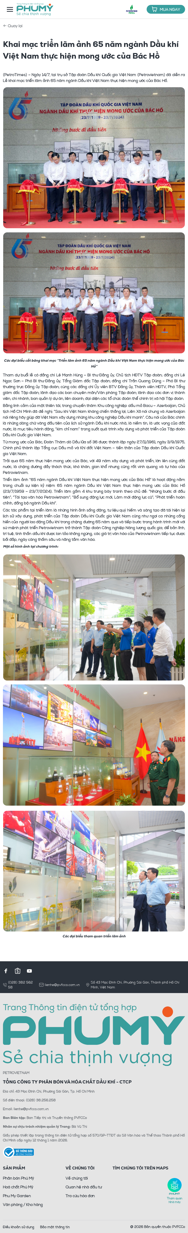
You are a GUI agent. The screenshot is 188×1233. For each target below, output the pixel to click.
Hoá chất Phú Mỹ (18, 1187)
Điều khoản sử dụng (18, 1226)
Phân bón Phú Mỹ (18, 1178)
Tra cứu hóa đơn (80, 1196)
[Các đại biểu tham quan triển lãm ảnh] (94, 870)
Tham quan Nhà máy (174, 1200)
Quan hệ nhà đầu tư (84, 1187)
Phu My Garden (17, 1196)
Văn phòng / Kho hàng (23, 1204)
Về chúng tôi (77, 1178)
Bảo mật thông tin (55, 1226)
